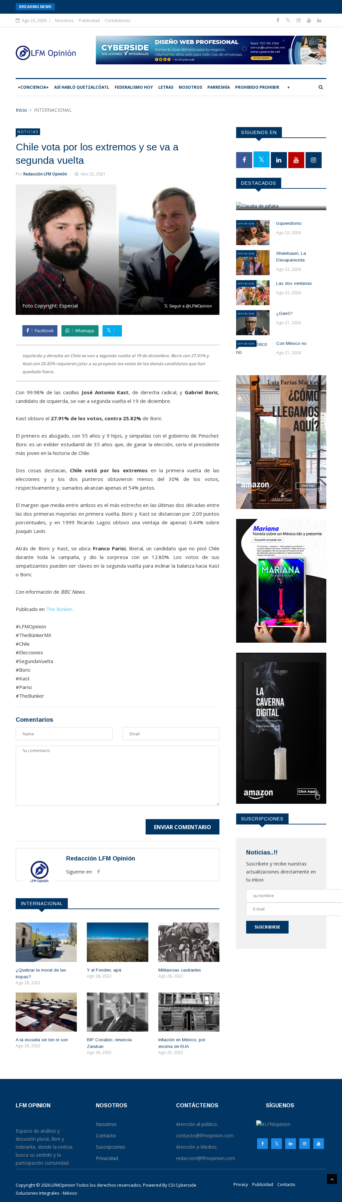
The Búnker (59, 609)
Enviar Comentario (182, 827)
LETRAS (165, 87)
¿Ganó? (284, 313)
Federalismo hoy (134, 87)
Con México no (291, 343)
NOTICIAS (27, 131)
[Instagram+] (299, 20)
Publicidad (89, 20)
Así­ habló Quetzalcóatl (81, 87)
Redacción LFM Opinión (45, 174)
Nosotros (64, 20)
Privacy (240, 1184)
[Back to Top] (332, 1179)
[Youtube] (309, 20)
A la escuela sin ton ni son (42, 1039)
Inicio (21, 110)
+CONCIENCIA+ (33, 87)
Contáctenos (118, 20)
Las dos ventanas (294, 283)
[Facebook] (279, 20)
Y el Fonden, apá (104, 970)
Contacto (286, 1184)
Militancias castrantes (179, 970)
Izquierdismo (289, 223)
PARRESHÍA (218, 87)
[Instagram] (304, 1143)
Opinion (246, 223)
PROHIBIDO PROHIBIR (257, 87)
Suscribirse (267, 927)
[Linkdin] (319, 20)
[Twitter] (289, 20)
